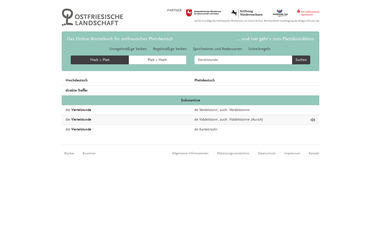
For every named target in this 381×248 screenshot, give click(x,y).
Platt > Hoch (157, 60)
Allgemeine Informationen (190, 153)
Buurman (89, 153)
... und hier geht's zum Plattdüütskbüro (275, 39)
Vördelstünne (239, 110)
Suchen (301, 60)
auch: (224, 110)
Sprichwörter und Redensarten (217, 49)
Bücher (69, 153)
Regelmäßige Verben (170, 49)
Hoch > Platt (99, 60)
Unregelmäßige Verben (128, 49)
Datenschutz (267, 153)
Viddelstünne (239, 120)
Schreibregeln (259, 49)
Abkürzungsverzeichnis (233, 153)
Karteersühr (208, 129)
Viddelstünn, (209, 120)
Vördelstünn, (209, 110)
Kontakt (314, 153)
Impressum (292, 153)
